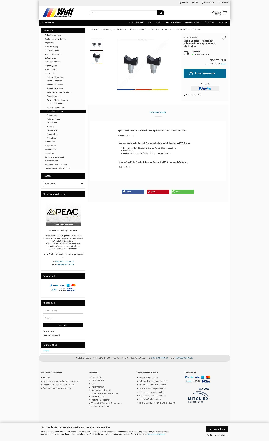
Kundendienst (193, 22)
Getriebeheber (52, 130)
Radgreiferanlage (53, 119)
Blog (158, 22)
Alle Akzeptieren (217, 429)
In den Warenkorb (205, 73)
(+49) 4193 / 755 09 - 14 (64, 262)
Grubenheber (52, 123)
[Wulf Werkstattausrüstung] (58, 13)
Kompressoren (50, 146)
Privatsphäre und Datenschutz (104, 393)
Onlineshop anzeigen (53, 35)
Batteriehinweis (98, 397)
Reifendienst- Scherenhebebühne (59, 92)
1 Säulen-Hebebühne (55, 81)
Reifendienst (49, 153)
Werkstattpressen (51, 161)
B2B (150, 22)
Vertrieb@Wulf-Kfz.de (184, 358)
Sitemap (46, 351)
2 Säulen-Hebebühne (55, 85)
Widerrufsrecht (98, 387)
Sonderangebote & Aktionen (55, 39)
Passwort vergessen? (51, 335)
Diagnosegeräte (51, 66)
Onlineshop (47, 22)
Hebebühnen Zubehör (55, 111)
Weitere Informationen (217, 435)
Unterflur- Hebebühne (55, 104)
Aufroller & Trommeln (53, 54)
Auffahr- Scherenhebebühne (57, 100)
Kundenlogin (208, 3)
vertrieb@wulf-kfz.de (65, 264)
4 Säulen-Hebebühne (55, 88)
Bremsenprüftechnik (52, 62)
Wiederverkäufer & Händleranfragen (58, 385)
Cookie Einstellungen (100, 406)
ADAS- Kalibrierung (52, 50)
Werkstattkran (52, 134)
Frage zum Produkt (193, 95)
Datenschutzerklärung (156, 434)
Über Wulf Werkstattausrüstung (57, 388)
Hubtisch (50, 127)
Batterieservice (50, 58)
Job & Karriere (173, 22)
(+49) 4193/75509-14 (159, 358)
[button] (133, 192)
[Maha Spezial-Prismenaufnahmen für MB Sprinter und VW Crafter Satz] (142, 64)
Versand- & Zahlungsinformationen (106, 403)
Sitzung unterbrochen (100, 400)
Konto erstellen (49, 331)
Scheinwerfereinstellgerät (54, 157)
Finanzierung (136, 22)
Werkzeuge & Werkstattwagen (56, 165)
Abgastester (49, 43)
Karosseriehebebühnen (55, 108)
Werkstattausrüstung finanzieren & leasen (61, 381)
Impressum (96, 377)
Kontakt (184, 3)
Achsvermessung (51, 47)
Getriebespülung (51, 70)
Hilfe (196, 3)
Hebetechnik (49, 73)
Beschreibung (158, 112)
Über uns (210, 22)
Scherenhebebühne (54, 96)
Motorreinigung (50, 149)
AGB (93, 384)
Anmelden (63, 325)
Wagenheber (51, 138)
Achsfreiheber (52, 115)
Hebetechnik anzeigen (55, 77)
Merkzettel (224, 3)
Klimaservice (50, 142)
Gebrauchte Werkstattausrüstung (57, 168)
